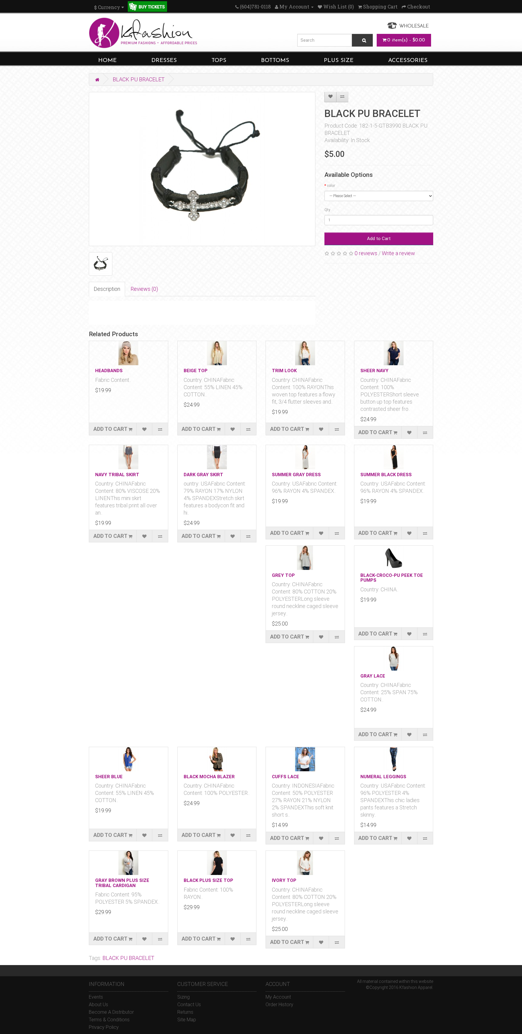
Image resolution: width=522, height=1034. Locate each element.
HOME (107, 60)
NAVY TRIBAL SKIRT (117, 474)
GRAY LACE (372, 676)
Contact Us (189, 1004)
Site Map (186, 1020)
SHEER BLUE (109, 776)
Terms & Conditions (109, 1020)
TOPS (218, 60)
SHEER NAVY (374, 370)
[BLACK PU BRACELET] (202, 169)
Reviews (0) (144, 289)
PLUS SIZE (338, 60)
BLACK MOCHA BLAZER (209, 776)
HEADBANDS (109, 370)
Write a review (398, 253)
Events (96, 997)
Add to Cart (379, 238)
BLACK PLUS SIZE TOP (208, 880)
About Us (98, 1004)
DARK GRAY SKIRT (203, 474)
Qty (327, 210)
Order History (279, 1004)
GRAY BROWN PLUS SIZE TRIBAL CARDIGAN (122, 883)
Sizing (183, 997)
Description (107, 289)
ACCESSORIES (407, 60)
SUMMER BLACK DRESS (386, 474)
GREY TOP (283, 575)
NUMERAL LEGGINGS (383, 776)
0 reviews (366, 253)
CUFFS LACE (285, 776)
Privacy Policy (104, 1027)
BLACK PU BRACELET (139, 79)
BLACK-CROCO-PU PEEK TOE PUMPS (391, 578)
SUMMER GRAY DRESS (296, 474)
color (331, 186)
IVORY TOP (284, 880)
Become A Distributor (111, 1012)
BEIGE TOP (196, 370)
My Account (278, 997)
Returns (185, 1012)
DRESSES (164, 60)
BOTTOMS (275, 60)
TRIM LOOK (284, 370)
